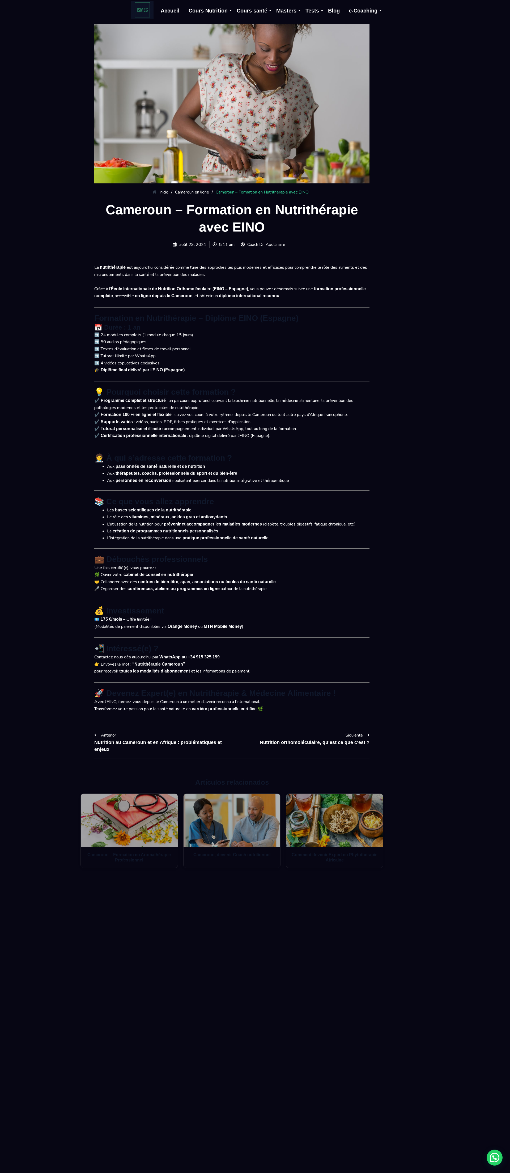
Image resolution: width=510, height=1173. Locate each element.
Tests (312, 11)
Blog (334, 11)
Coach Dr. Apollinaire (266, 244)
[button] (495, 1158)
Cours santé (252, 11)
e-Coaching (363, 11)
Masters (286, 11)
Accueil (170, 11)
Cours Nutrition (208, 11)
